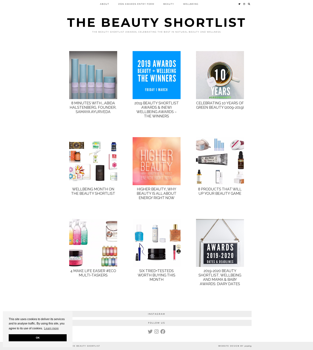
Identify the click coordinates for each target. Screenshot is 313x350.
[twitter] (239, 4)
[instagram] (244, 4)
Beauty (168, 4)
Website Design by (235, 346)
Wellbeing (191, 4)
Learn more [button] (51, 328)
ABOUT (104, 4)
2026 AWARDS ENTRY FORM (136, 4)
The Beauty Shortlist (156, 22)
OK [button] (38, 337)
